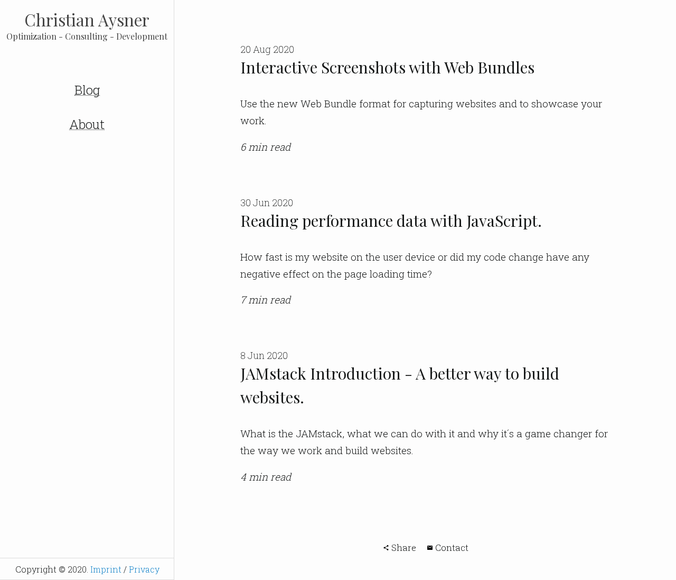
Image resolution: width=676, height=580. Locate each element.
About (87, 124)
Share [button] (402, 547)
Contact (450, 547)
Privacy (144, 569)
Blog (87, 90)
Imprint (105, 569)
